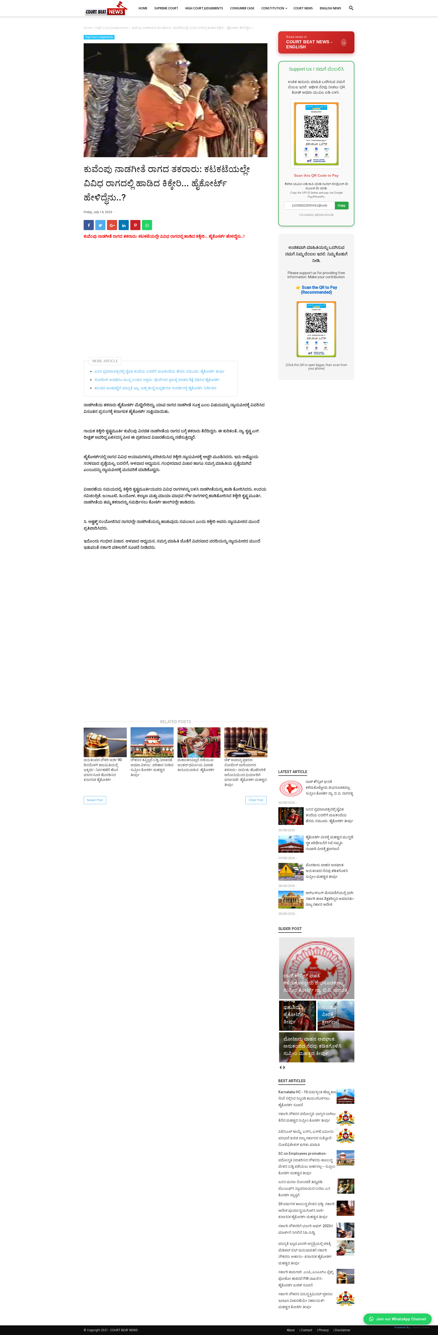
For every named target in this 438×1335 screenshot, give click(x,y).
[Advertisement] (175, 299)
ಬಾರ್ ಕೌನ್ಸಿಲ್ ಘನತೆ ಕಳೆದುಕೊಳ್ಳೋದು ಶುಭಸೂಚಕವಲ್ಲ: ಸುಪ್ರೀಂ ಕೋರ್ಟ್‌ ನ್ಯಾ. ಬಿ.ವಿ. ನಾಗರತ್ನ (329, 787)
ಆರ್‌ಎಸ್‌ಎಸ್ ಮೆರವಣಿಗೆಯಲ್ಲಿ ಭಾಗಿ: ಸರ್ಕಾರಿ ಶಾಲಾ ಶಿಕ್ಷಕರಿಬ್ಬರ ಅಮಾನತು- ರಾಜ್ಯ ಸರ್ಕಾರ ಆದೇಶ (330, 898)
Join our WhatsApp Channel (401, 1319)
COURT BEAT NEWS (124, 1330)
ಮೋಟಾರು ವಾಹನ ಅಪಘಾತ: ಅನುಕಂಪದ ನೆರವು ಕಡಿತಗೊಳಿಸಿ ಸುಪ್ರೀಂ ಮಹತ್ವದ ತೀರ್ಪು (327, 871)
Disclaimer (342, 1330)
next (284, 1067)
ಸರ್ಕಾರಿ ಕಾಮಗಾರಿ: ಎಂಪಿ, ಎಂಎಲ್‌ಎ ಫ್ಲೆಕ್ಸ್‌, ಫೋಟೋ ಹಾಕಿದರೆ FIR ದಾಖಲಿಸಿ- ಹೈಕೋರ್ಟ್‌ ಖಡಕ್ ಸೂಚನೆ (306, 1278)
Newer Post (95, 800)
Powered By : (411, 1327)
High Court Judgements (99, 37)
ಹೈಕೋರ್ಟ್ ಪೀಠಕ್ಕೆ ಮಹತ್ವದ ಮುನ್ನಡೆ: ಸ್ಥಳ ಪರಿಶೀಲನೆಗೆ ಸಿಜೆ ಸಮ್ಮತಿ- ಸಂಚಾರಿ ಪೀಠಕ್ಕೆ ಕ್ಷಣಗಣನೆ (330, 843)
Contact (306, 1330)
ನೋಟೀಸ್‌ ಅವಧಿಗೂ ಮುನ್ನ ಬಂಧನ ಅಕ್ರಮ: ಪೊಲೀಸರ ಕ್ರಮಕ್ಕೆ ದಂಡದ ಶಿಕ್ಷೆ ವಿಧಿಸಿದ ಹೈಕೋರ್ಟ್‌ (157, 380)
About (291, 1330)
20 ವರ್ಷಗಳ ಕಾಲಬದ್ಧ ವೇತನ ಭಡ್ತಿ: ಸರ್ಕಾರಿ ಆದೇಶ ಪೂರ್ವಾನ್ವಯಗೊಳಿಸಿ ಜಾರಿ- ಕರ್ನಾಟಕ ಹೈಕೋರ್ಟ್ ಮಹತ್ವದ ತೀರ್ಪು (306, 1210)
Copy (341, 205)
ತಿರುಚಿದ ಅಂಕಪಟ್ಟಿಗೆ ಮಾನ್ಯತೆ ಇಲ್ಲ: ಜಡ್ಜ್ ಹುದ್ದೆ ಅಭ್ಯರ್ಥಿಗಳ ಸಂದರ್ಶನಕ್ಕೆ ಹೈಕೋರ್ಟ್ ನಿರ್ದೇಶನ (155, 388)
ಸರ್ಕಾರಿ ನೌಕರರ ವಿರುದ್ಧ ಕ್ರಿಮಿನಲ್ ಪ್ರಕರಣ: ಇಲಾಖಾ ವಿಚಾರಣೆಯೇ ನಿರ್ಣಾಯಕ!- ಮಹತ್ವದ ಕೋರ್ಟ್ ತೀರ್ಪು (305, 1300)
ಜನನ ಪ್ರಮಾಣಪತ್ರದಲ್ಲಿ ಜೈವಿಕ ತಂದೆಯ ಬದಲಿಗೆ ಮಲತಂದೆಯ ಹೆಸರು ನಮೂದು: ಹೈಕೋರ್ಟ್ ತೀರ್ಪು (159, 371)
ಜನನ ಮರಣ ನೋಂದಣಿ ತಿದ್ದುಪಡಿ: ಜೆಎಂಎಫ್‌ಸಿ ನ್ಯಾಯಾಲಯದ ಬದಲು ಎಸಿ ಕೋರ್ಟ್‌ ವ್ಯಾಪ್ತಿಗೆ (304, 1188)
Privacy (324, 1330)
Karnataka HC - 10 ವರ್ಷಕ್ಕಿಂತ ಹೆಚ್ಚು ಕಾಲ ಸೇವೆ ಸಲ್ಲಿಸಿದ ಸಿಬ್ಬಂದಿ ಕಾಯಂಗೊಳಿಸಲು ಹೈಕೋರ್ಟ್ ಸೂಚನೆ (307, 1098)
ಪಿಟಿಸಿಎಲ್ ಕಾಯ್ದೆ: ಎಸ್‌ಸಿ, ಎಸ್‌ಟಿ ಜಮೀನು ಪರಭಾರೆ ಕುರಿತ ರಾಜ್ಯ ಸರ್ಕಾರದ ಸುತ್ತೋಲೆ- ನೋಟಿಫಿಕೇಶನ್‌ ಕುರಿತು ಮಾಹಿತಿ (306, 1137)
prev (280, 1067)
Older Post (256, 800)
